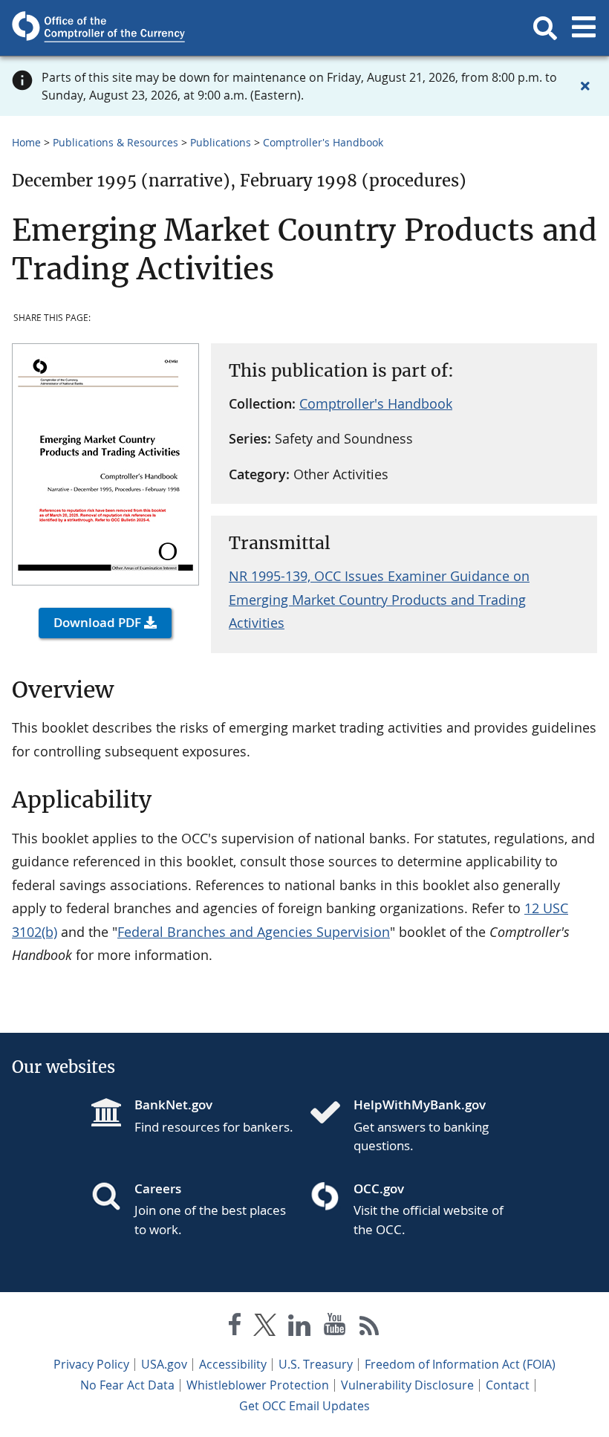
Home (26, 142)
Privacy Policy (91, 1364)
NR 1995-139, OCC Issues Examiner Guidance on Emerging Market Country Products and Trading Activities (379, 599)
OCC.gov (379, 1188)
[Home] (331, 1113)
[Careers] (112, 1197)
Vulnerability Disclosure (407, 1385)
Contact (508, 1385)
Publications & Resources (115, 142)
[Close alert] (585, 86)
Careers (157, 1188)
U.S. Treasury (316, 1364)
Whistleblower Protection (257, 1385)
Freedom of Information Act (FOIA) (460, 1364)
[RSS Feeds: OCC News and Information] (369, 1327)
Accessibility (233, 1364)
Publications (220, 142)
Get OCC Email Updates (304, 1406)
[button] (545, 28)
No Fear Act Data (127, 1385)
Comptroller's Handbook (323, 142)
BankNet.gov (173, 1104)
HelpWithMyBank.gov (420, 1104)
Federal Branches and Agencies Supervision (253, 932)
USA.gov (164, 1364)
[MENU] (583, 28)
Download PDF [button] (97, 622)
